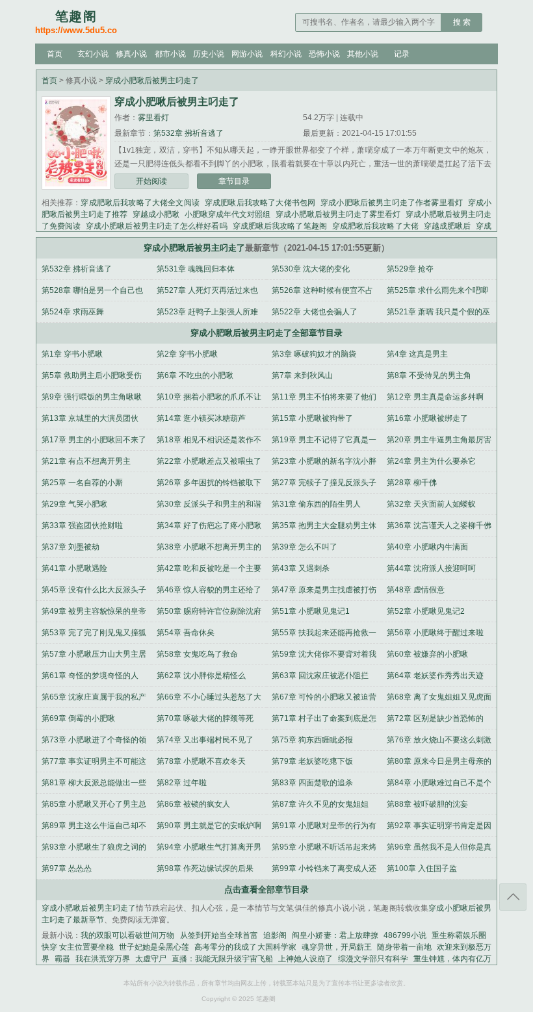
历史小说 (208, 53)
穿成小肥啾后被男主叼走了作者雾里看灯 (391, 202)
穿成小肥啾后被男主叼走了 (152, 80)
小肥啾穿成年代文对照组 (227, 214)
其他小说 (362, 53)
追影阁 (275, 935)
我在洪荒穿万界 (102, 958)
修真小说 (131, 53)
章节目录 (234, 181)
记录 (402, 53)
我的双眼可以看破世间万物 (128, 935)
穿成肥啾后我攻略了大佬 (375, 226)
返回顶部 (512, 897)
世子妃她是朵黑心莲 (154, 947)
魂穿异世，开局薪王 (337, 947)
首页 (54, 53)
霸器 (62, 958)
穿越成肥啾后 (447, 226)
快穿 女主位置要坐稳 (78, 947)
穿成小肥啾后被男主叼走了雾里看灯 (338, 214)
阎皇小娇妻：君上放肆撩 (335, 935)
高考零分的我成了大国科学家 (245, 947)
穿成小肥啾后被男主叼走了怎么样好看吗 (157, 226)
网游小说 (247, 53)
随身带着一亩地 (404, 947)
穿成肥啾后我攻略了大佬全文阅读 (140, 202)
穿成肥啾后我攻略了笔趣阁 (280, 226)
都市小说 (170, 53)
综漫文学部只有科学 (373, 958)
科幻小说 (286, 53)
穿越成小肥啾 (156, 214)
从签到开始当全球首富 (219, 935)
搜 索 (462, 22)
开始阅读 (151, 181)
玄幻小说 (93, 53)
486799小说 (405, 935)
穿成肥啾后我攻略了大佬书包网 (260, 202)
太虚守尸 (150, 958)
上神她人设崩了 (305, 958)
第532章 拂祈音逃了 (188, 133)
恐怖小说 (324, 53)
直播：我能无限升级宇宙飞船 (222, 958)
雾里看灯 (153, 117)
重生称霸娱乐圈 (459, 935)
